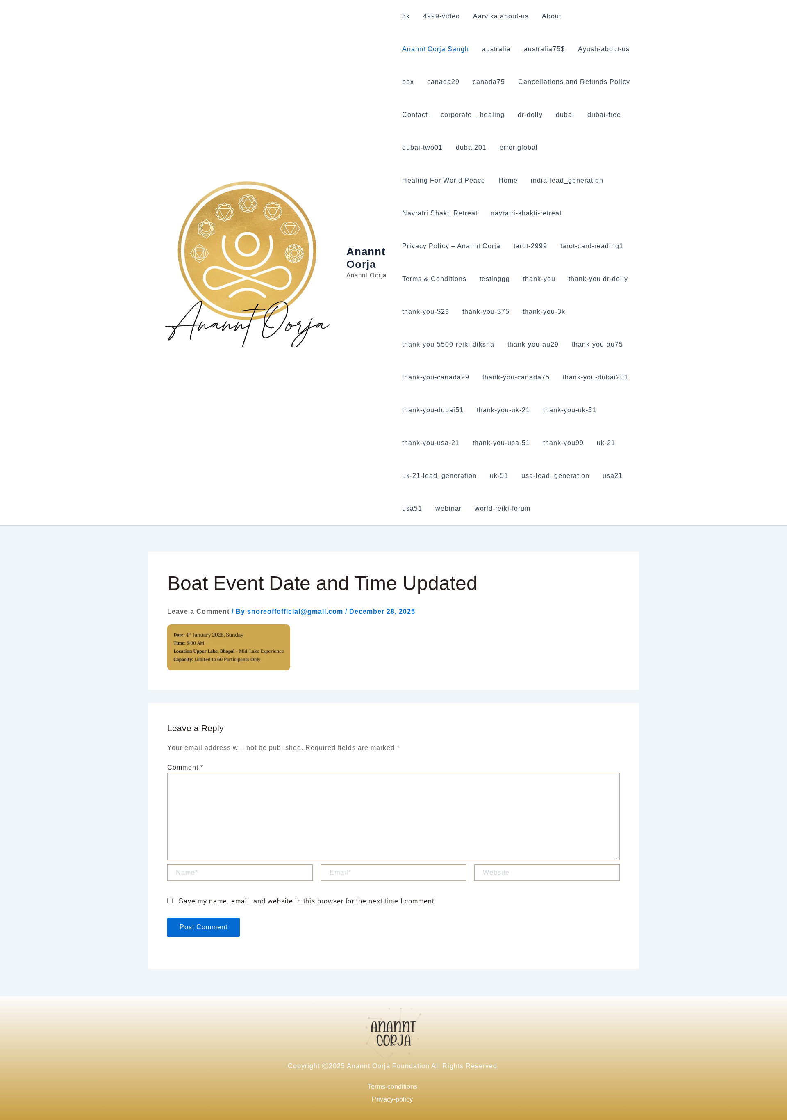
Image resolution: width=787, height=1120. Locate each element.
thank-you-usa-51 (501, 442)
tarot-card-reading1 (591, 245)
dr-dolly (530, 114)
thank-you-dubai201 (595, 377)
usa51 (412, 508)
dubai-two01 (422, 147)
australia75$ (544, 49)
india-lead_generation (567, 180)
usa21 (613, 475)
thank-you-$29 (425, 311)
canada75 (489, 81)
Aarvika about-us (501, 16)
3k (406, 16)
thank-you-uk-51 (569, 410)
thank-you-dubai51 (433, 410)
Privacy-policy (392, 1099)
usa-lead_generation (555, 475)
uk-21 (606, 442)
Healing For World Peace (443, 180)
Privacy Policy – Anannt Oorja (451, 245)
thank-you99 (563, 442)
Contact (415, 114)
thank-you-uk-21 (503, 410)
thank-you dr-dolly (598, 278)
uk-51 (499, 475)
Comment (185, 767)
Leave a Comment (198, 611)
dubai (565, 114)
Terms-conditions (392, 1086)
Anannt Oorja (366, 257)
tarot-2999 (530, 245)
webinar (448, 508)
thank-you (539, 278)
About (551, 16)
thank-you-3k (544, 311)
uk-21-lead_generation (439, 475)
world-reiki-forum (502, 508)
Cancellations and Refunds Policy (574, 81)
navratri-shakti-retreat (526, 213)
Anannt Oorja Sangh (435, 49)
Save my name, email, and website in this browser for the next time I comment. (307, 901)
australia (496, 49)
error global (519, 147)
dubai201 (471, 147)
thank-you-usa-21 (430, 442)
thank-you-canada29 (435, 377)
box (408, 81)
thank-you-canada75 (516, 377)
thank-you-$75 (486, 311)
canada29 (443, 81)
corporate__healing (473, 114)
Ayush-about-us (604, 49)
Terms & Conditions (434, 278)
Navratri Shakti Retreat (440, 213)
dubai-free (604, 114)
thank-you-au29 (533, 344)
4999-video (441, 16)
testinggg (495, 278)
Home (508, 180)
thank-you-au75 (597, 344)
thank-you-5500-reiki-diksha (448, 344)
